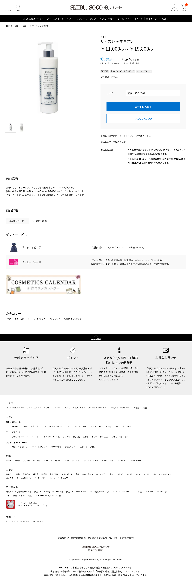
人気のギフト (67, 474)
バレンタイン (121, 460)
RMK (101, 426)
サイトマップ (37, 521)
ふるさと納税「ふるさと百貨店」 (19, 495)
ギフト (70, 18)
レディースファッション (161, 474)
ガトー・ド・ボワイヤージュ (48, 436)
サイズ (109, 93)
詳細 (134, 59)
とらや (94, 436)
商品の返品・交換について (113, 141)
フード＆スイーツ (55, 18)
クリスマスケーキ (91, 460)
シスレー (104, 36)
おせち (104, 460)
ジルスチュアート (73, 426)
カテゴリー (12, 403)
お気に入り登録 (144, 118)
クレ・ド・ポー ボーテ (32, 426)
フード (146, 474)
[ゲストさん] (174, 8)
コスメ (137, 474)
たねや (85, 436)
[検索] (18, 8)
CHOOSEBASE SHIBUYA (155, 491)
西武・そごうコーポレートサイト (47, 491)
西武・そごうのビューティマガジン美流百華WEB (86, 491)
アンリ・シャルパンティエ (23, 436)
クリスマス (76, 460)
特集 (8, 456)
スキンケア (40, 319)
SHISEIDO (16, 426)
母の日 (58, 460)
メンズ (93, 18)
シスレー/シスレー (20, 26)
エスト (93, 426)
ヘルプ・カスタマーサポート (17, 521)
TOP (8, 26)
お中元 (136, 407)
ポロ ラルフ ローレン (20, 447)
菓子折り (26, 474)
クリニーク (119, 426)
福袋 (111, 460)
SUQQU (109, 426)
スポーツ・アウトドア (97, 407)
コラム (9, 469)
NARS (85, 426)
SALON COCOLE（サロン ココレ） (126, 491)
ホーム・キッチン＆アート (130, 18)
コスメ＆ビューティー (33, 18)
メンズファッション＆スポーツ (18, 478)
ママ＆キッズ (69, 447)
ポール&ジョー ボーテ (54, 426)
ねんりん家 (104, 436)
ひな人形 (26, 460)
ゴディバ (66, 436)
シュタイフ (82, 447)
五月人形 (36, 460)
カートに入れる (143, 106)
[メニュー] (8, 8)
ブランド (11, 416)
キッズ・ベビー (107, 18)
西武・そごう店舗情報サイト (17, 491)
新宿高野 (76, 436)
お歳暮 (145, 407)
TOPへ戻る (96, 339)
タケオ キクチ (56, 447)
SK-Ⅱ (129, 426)
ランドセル (47, 460)
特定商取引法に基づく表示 (100, 537)
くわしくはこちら (107, 379)
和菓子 (44, 474)
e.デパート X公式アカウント (47, 495)
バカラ (93, 447)
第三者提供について (124, 537)
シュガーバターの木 (120, 436)
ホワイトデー (135, 460)
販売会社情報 (77, 537)
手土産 (35, 474)
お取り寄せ (54, 474)
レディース (81, 18)
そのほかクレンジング (72, 319)
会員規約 (62, 537)
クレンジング (54, 319)
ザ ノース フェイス (39, 447)
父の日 (66, 460)
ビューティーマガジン (158, 18)
